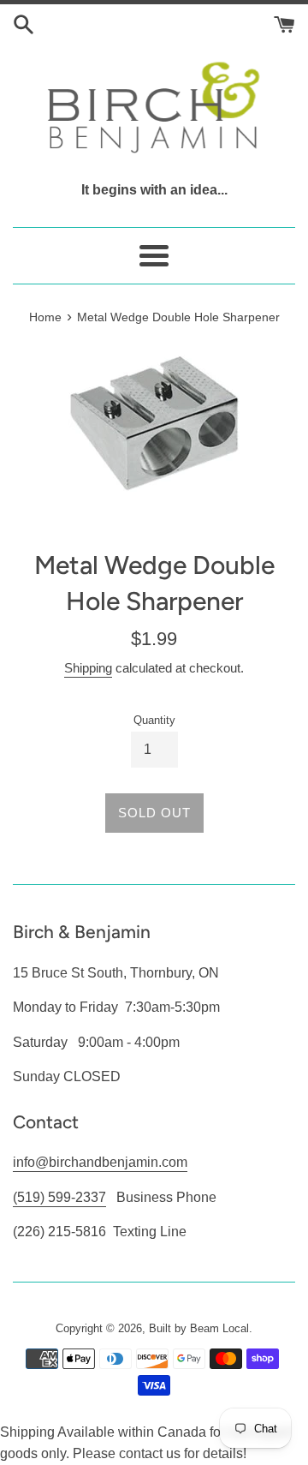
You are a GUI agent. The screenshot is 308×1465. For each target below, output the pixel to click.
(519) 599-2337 (59, 1197)
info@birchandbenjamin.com (100, 1162)
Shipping (88, 668)
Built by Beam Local (199, 1328)
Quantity (154, 720)
